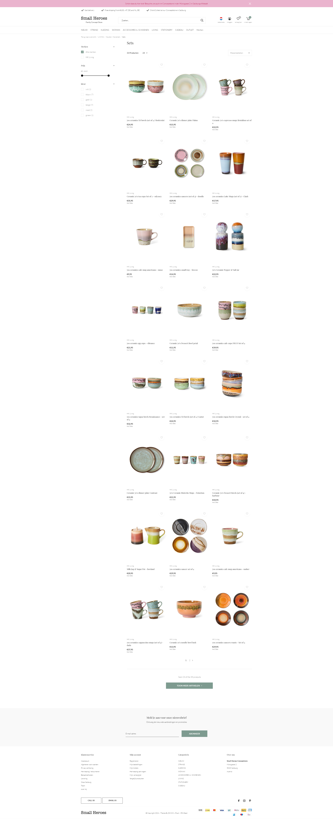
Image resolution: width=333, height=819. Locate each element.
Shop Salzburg (86, 782)
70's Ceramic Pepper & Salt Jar (225, 270)
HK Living (90, 57)
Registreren (134, 761)
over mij (84, 789)
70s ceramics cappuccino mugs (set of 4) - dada (145, 644)
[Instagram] (244, 801)
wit (88, 89)
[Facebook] (238, 801)
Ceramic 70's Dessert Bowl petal (184, 343)
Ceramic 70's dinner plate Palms (184, 120)
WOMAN (116, 30)
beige (89, 105)
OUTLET (190, 30)
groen (90, 115)
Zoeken (202, 20)
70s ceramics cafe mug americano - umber (230, 569)
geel (89, 99)
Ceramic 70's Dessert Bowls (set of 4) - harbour (229, 494)
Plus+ (177, 813)
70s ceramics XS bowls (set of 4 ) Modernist (145, 120)
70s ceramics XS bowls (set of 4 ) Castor (187, 416)
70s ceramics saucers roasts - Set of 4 (228, 642)
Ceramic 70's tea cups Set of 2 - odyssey (144, 196)
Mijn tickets (134, 768)
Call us (91, 800)
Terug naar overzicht (88, 37)
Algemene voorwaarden (89, 764)
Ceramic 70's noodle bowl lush (183, 642)
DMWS (171, 813)
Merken (200, 30)
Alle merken (91, 52)
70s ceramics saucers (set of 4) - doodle (187, 196)
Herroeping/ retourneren (90, 771)
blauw (90, 94)
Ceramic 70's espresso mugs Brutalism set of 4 (231, 121)
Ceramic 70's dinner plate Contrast (142, 493)
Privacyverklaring (87, 768)
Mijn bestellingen (136, 764)
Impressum (85, 761)
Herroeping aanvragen (138, 771)
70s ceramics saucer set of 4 (182, 569)
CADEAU (179, 30)
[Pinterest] (250, 801)
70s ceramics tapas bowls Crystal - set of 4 (230, 416)
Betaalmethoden (87, 775)
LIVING (155, 30)
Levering (84, 778)
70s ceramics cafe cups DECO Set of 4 (228, 343)
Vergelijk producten (137, 778)
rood (89, 110)
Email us (112, 800)
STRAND (94, 30)
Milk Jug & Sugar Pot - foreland (141, 569)
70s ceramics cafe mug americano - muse (145, 270)
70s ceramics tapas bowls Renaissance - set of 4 (146, 418)
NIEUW (84, 30)
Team (83, 786)
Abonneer (194, 734)
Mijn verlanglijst (135, 775)
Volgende (193, 660)
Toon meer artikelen (188, 685)
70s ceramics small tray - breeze (184, 270)
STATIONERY (166, 30)
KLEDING (105, 30)
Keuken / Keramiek (113, 37)
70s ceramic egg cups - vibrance (141, 343)
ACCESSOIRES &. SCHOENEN (136, 30)
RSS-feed (184, 813)
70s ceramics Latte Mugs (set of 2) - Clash (230, 196)
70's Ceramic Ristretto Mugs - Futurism (187, 493)
